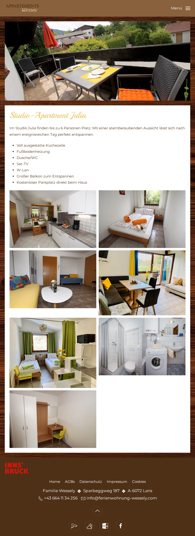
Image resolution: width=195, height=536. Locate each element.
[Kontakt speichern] (105, 526)
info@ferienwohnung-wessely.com (122, 498)
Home (54, 481)
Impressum (117, 481)
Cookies (139, 481)
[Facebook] (120, 526)
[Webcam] (74, 526)
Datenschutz (90, 481)
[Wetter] (89, 526)
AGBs (70, 481)
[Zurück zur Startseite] (22, 8)
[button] (180, 8)
